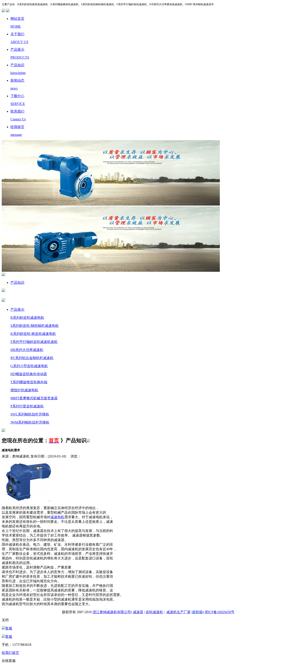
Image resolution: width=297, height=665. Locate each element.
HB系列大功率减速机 (26, 350)
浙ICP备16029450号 (219, 612)
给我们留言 (10, 653)
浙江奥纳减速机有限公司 (112, 612)
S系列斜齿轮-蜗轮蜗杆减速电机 (34, 325)
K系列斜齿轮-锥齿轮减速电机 (33, 334)
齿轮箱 (197, 612)
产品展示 (17, 309)
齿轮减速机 (154, 612)
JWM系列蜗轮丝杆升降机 (29, 422)
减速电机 (57, 517)
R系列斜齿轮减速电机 (27, 317)
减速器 (138, 612)
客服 (8, 628)
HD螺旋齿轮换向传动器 (28, 374)
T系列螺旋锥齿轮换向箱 (28, 382)
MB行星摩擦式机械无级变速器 (34, 398)
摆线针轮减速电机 (24, 390)
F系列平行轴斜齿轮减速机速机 (34, 342)
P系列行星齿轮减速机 (27, 406)
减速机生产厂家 (178, 612)
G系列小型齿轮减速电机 (29, 366)
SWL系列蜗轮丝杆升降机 (29, 414)
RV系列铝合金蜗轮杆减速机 (31, 358)
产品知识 (17, 282)
